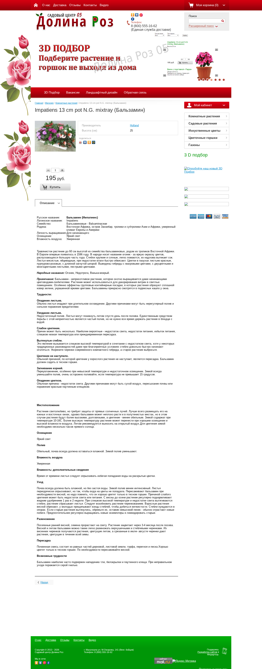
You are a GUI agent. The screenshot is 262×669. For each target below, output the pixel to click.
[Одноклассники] (89, 142)
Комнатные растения (66, 103)
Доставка (59, 5)
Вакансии (72, 92)
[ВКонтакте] (85, 142)
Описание (47, 203)
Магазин (49, 103)
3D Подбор (52, 92)
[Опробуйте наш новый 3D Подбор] (206, 171)
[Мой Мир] (93, 142)
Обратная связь (135, 92)
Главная (39, 103)
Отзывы (75, 5)
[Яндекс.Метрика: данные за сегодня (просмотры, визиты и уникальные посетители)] (184, 661)
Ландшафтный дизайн (101, 92)
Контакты (90, 5)
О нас (46, 5)
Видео (104, 5)
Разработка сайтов (207, 652)
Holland (134, 125)
